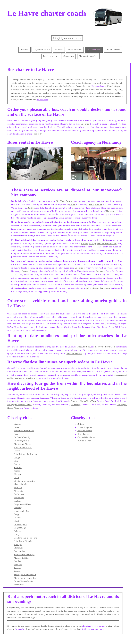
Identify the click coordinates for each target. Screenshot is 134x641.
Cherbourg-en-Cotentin (24, 481)
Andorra (98, 204)
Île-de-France (42, 100)
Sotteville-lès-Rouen (23, 447)
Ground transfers (113, 49)
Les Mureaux (19, 494)
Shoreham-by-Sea (21, 511)
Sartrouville (19, 585)
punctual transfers (74, 353)
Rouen (17, 451)
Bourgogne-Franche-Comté (19, 405)
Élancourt (18, 548)
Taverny (17, 571)
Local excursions (50, 56)
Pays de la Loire (84, 441)
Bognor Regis (20, 528)
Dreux (16, 477)
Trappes (17, 568)
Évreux (17, 464)
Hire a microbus (75, 49)
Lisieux (84, 243)
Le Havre (85, 124)
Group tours (68, 56)
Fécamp (92, 243)
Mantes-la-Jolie (21, 484)
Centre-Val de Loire (86, 437)
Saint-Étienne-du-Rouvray (25, 454)
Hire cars (59, 49)
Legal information (42, 49)
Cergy (79, 347)
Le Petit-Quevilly (21, 441)
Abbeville (18, 491)
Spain (91, 204)
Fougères (18, 565)
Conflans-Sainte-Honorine (25, 538)
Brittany (81, 424)
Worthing (18, 507)
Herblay (86, 347)
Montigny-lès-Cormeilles (25, 578)
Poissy (17, 534)
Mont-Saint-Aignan (22, 444)
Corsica (25, 271)
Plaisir (16, 521)
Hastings (18, 544)
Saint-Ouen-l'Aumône (23, 541)
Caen (16, 434)
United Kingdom (84, 427)
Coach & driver (93, 49)
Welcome (24, 49)
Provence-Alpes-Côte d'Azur (83, 401)
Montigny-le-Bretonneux (25, 575)
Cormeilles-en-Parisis (23, 581)
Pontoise (18, 501)
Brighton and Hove (22, 504)
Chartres (17, 518)
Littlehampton (20, 524)
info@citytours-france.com (67, 38)
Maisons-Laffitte (21, 558)
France (72, 204)
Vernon (17, 471)
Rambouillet (19, 551)
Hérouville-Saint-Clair (107, 243)
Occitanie (100, 271)
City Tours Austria (64, 201)
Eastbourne (19, 498)
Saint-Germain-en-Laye (24, 554)
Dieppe (17, 457)
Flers (16, 461)
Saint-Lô (18, 467)
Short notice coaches (88, 56)
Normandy (37, 134)
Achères (17, 531)
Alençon (17, 474)
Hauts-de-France (99, 86)
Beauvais (18, 487)
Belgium (31, 208)
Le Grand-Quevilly (22, 437)
